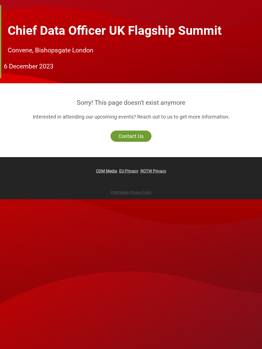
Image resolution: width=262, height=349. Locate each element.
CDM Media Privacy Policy (131, 192)
